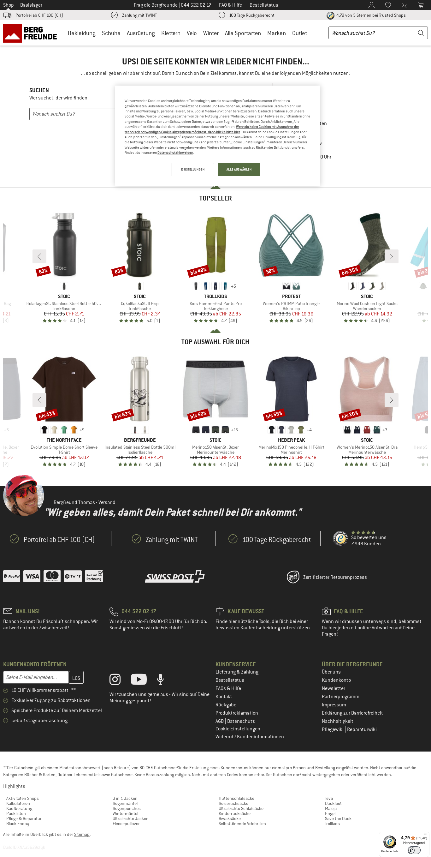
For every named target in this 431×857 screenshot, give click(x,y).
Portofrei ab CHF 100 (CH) (39, 15)
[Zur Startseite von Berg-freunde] (32, 33)
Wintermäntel (125, 813)
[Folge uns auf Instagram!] (119, 680)
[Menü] (425, 835)
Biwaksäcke (230, 818)
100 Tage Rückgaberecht (252, 15)
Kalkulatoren (18, 803)
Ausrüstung (141, 33)
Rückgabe (226, 705)
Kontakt (224, 696)
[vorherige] (39, 256)
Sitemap (82, 834)
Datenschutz (241, 721)
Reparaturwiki (362, 729)
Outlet (299, 33)
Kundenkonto (336, 680)
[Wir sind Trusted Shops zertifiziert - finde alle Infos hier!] (341, 539)
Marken (276, 33)
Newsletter (333, 688)
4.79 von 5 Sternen (370, 15)
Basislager (31, 5)
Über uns (331, 672)
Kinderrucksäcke (235, 813)
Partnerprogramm (340, 696)
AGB (220, 721)
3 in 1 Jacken (125, 798)
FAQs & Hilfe (228, 688)
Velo (192, 33)
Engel (330, 813)
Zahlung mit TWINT (139, 15)
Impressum (334, 705)
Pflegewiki (333, 729)
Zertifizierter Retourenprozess (335, 577)
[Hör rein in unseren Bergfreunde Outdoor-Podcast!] (165, 680)
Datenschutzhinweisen (175, 152)
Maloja (331, 808)
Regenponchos (127, 808)
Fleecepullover (126, 823)
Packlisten (16, 813)
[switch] (414, 850)
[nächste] (392, 256)
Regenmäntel (125, 803)
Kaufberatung (19, 808)
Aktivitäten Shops (22, 798)
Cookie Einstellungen (238, 729)
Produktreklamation (237, 713)
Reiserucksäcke (233, 803)
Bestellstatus (230, 680)
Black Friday (17, 823)
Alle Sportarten (243, 33)
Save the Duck (338, 818)
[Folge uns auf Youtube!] (143, 680)
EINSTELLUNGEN (192, 169)
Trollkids (332, 823)
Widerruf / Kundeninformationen (250, 737)
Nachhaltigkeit (337, 721)
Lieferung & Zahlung (237, 672)
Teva (329, 798)
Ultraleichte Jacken (131, 818)
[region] (217, 136)
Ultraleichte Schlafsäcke (241, 808)
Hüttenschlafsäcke (236, 798)
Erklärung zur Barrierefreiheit (352, 713)
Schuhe (111, 33)
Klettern (170, 33)
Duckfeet (333, 803)
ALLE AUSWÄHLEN (239, 169)
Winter (211, 33)
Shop (8, 5)
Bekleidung (82, 33)
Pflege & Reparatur (24, 818)
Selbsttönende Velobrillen (242, 823)
